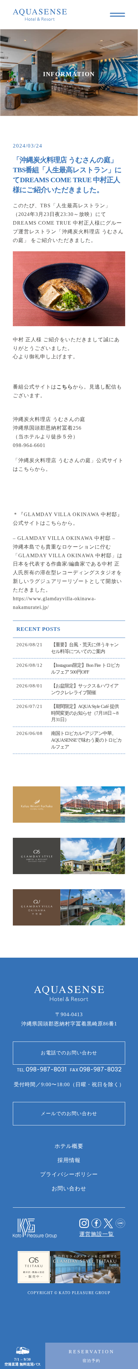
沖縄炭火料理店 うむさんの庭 (49, 419)
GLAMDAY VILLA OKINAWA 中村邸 (63, 538)
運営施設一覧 (96, 1234)
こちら (64, 386)
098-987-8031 (46, 1069)
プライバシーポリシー (69, 1174)
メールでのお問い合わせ (69, 1113)
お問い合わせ (69, 1188)
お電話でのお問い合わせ (69, 1052)
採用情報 (69, 1160)
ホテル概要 (69, 1146)
